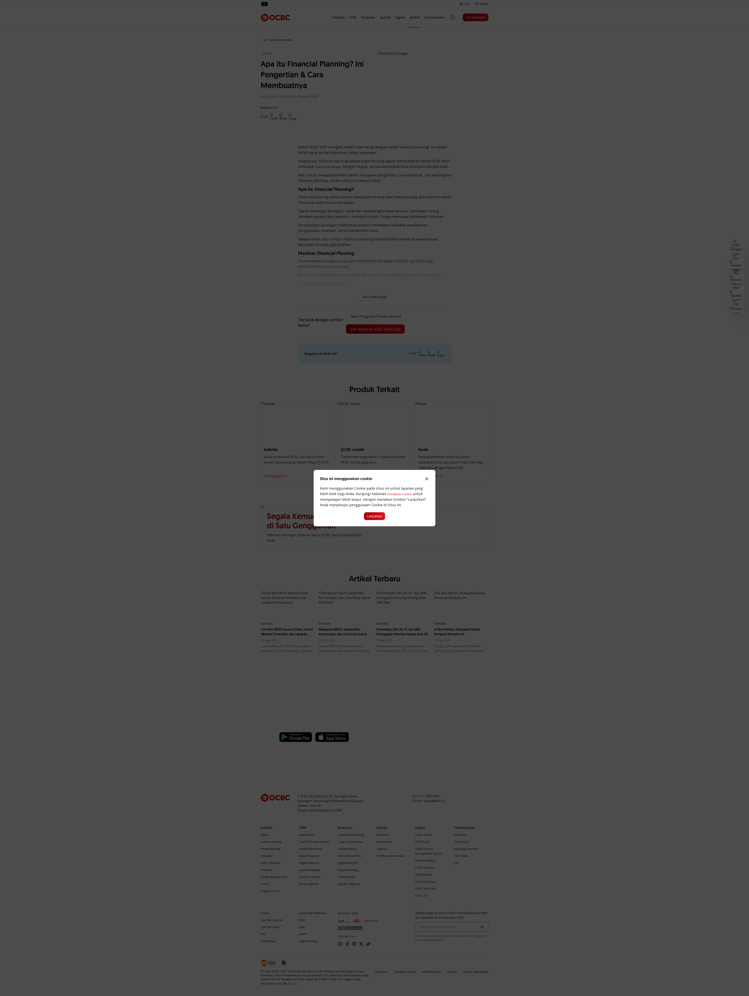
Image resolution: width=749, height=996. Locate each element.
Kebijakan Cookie (399, 494)
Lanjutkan (374, 516)
